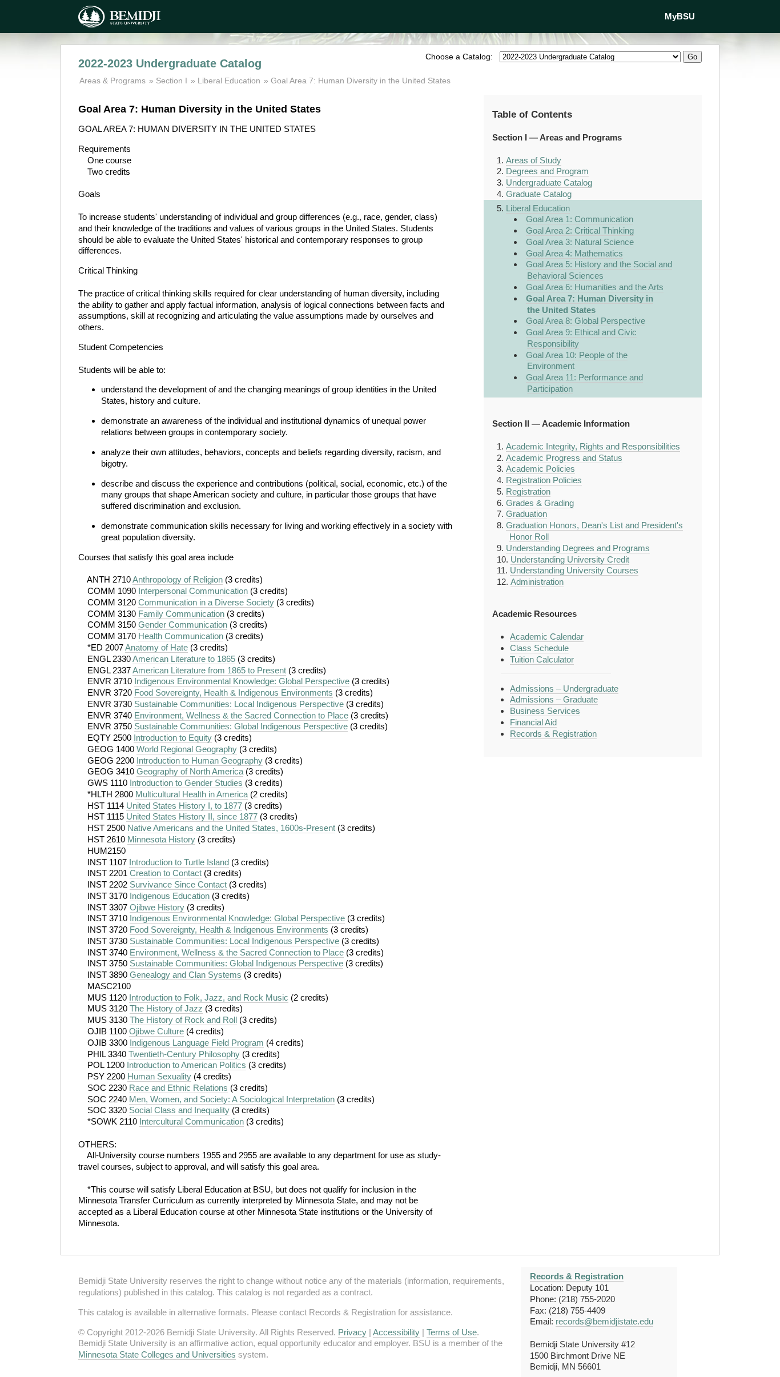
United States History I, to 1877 (184, 805)
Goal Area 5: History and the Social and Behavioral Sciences (599, 269)
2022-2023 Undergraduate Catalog (170, 63)
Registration (528, 491)
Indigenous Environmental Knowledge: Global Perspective (241, 681)
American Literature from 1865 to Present (209, 670)
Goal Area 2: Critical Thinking (580, 230)
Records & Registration (553, 733)
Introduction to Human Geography (199, 760)
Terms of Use (452, 1332)
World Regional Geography (186, 749)
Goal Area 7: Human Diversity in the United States (361, 80)
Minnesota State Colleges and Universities (157, 1354)
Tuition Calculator (542, 659)
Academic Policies (540, 468)
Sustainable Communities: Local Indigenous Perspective (239, 704)
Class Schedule (539, 648)
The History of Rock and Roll (183, 1020)
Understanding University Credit (569, 559)
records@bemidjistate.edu (604, 1321)
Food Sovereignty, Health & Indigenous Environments (233, 692)
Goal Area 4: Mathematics (574, 253)
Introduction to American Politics (186, 1065)
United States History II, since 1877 (192, 816)
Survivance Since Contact (178, 884)
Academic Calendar (547, 636)
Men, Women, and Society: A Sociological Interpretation (232, 1099)
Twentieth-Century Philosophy (184, 1054)
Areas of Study (533, 160)
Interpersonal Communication (193, 591)
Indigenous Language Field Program (197, 1042)
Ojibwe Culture (156, 1031)
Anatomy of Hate (156, 647)
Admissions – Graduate (554, 699)
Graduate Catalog (539, 194)
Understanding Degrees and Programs (578, 548)
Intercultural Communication (191, 1121)
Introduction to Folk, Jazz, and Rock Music (208, 997)
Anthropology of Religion (177, 579)
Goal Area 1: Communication (579, 219)
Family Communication (181, 614)
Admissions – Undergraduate (564, 688)
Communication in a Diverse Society (206, 602)
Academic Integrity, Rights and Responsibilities (593, 446)
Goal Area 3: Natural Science (580, 242)
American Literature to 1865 (183, 659)
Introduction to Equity (173, 737)
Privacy (352, 1332)
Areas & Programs (113, 80)
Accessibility (396, 1332)
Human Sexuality (159, 1076)
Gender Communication (182, 624)
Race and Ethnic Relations (178, 1088)
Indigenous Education (170, 896)
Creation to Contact (166, 873)
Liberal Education (229, 80)
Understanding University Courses (574, 570)
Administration (537, 582)
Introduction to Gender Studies (186, 783)
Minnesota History (161, 839)
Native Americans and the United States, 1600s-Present (231, 828)
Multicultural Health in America (191, 794)
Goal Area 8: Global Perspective (585, 321)
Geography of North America (189, 771)
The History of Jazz (166, 1008)
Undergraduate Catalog (549, 182)
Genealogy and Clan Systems (186, 974)
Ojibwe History (157, 907)
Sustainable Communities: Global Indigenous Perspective (241, 726)
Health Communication (180, 636)
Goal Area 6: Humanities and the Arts (595, 287)
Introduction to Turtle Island (179, 862)
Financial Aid (533, 722)
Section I (171, 80)
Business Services (545, 711)
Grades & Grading (540, 503)
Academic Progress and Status (564, 458)
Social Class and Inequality (179, 1110)
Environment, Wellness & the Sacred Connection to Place (241, 715)
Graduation (526, 514)
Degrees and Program (547, 171)
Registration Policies (544, 480)
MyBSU (680, 16)
